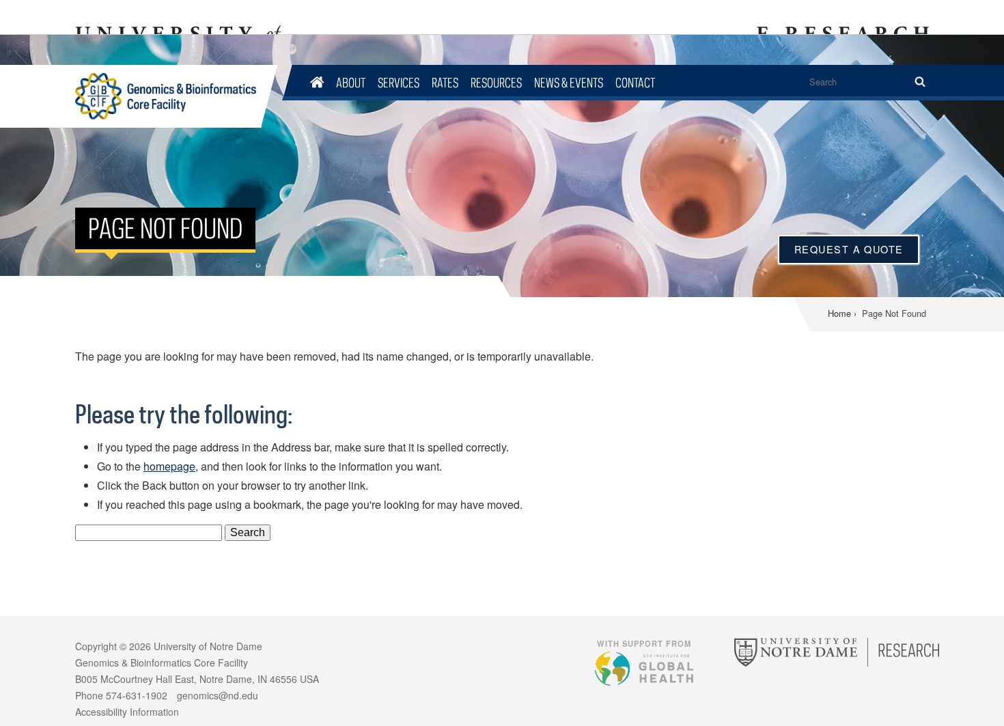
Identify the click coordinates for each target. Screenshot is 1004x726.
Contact (635, 82)
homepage (169, 466)
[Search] (920, 82)
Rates (445, 82)
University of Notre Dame (208, 646)
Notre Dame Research (841, 17)
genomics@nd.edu (217, 695)
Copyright (96, 646)
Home (839, 313)
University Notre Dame (178, 17)
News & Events (568, 82)
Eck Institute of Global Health (644, 668)
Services (398, 82)
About (350, 82)
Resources (496, 82)
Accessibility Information (127, 711)
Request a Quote (849, 249)
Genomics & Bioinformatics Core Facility (168, 96)
